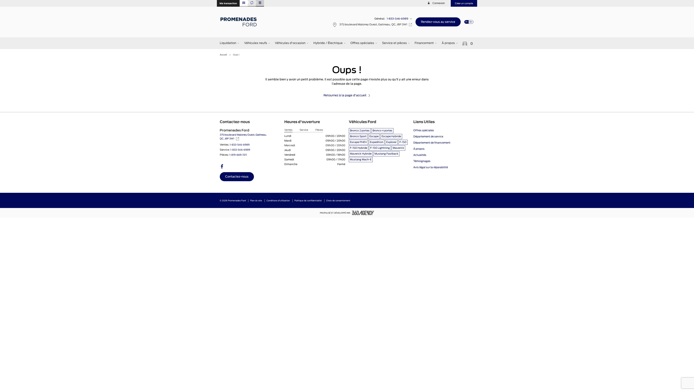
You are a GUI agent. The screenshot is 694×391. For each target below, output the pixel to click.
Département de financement (431, 143)
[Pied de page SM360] (363, 213)
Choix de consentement (338, 201)
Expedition (376, 142)
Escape (374, 136)
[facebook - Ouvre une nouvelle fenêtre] (222, 166)
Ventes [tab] (288, 130)
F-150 (402, 142)
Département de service (428, 136)
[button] (228, 3)
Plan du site (256, 201)
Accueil (223, 55)
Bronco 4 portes (382, 130)
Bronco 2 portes (360, 130)
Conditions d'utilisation (278, 201)
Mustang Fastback (386, 154)
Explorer (391, 142)
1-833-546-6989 (397, 19)
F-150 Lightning (380, 148)
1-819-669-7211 (238, 155)
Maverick (398, 148)
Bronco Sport (358, 136)
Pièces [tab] (319, 130)
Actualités (419, 155)
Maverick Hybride (361, 154)
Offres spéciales (423, 130)
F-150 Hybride (358, 148)
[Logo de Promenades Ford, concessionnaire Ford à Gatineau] (239, 22)
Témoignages (421, 161)
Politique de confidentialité (308, 201)
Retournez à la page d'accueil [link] (345, 95)
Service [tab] (304, 130)
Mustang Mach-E (361, 159)
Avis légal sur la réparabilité (430, 167)
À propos (419, 149)
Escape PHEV (358, 142)
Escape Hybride (391, 136)
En (471, 22)
